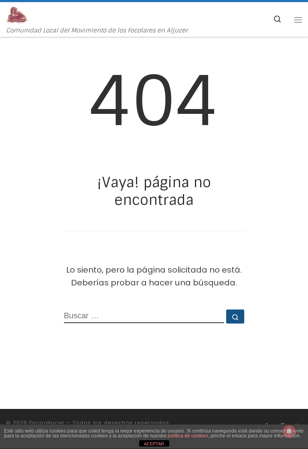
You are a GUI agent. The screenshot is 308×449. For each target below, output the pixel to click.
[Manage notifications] (289, 431)
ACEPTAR (154, 443)
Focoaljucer (47, 423)
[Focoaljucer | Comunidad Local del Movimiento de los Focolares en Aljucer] (17, 14)
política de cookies (188, 436)
